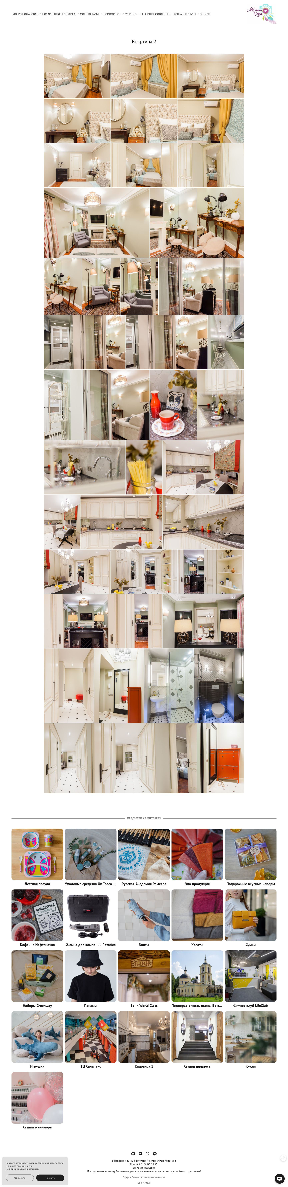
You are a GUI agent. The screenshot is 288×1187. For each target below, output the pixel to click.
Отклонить (20, 1177)
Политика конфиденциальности (148, 1177)
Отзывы (205, 14)
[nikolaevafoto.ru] (261, 14)
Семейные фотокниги (155, 14)
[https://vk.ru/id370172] (140, 1153)
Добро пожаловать (26, 14)
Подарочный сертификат (59, 14)
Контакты (180, 14)
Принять (50, 1177)
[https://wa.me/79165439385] (147, 1153)
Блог (193, 14)
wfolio (147, 1183)
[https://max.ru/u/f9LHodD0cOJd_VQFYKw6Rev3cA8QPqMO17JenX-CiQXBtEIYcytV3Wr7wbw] (133, 1153)
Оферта (127, 1177)
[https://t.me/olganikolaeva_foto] (155, 1153)
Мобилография (90, 14)
